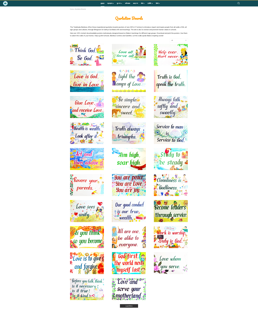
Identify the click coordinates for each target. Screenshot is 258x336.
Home (72, 9)
